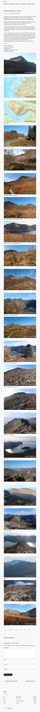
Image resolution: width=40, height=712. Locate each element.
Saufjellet (16, 629)
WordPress (10, 708)
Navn (5, 659)
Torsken (29, 629)
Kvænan (20, 41)
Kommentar (6, 647)
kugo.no (5, 1)
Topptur (24, 629)
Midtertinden (11, 629)
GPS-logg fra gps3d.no (8, 51)
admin (11, 13)
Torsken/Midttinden (8, 41)
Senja (9, 19)
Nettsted (6, 669)
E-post (5, 664)
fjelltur (6, 629)
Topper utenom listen (16, 13)
